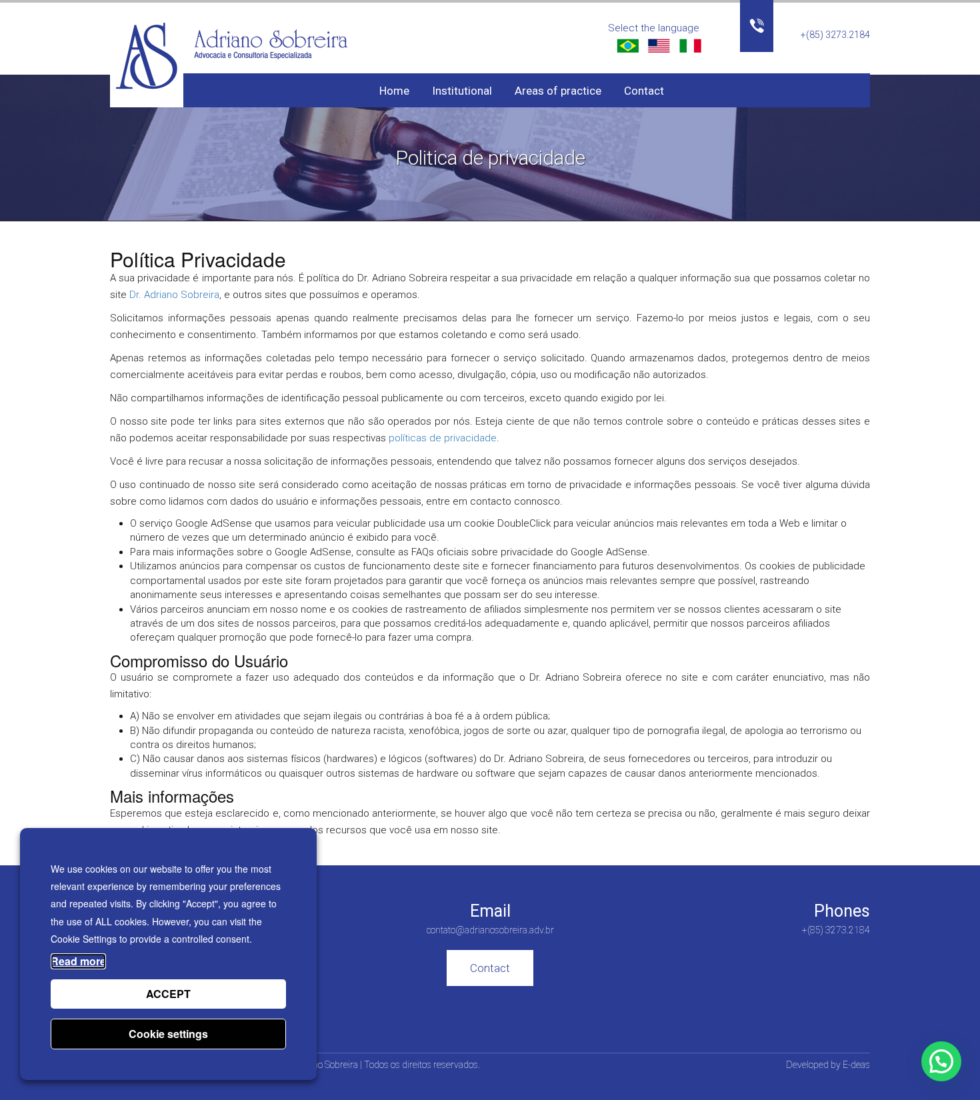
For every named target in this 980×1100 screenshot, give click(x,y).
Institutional (462, 90)
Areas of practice (558, 90)
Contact (644, 90)
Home (394, 90)
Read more (78, 961)
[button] (941, 1061)
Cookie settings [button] (168, 1033)
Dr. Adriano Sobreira (174, 295)
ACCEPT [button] (168, 993)
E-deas (856, 1064)
